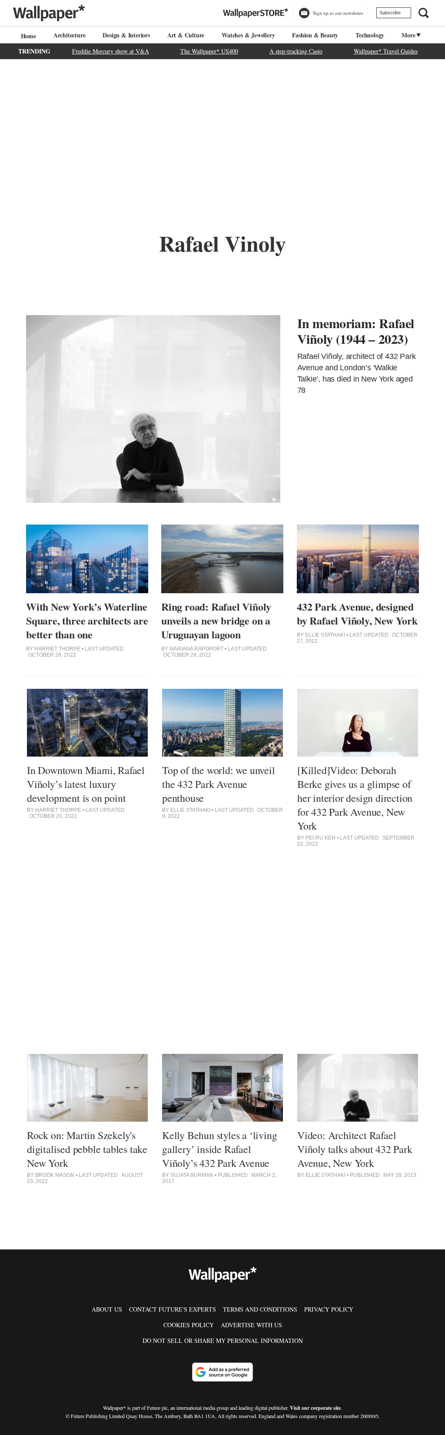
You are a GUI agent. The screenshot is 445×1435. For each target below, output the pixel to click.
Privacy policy (328, 1309)
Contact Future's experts (172, 1309)
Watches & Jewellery (248, 35)
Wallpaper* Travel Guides (386, 51)
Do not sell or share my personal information (223, 1340)
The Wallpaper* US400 (209, 51)
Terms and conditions (260, 1309)
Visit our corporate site (315, 1408)
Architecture (69, 35)
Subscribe (390, 12)
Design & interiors (126, 35)
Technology (369, 35)
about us (107, 1309)
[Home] (27, 35)
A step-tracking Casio (295, 51)
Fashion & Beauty (315, 35)
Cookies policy (188, 1325)
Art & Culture (185, 35)
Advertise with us (251, 1325)
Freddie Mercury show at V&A (110, 51)
